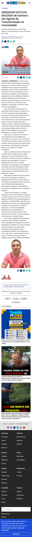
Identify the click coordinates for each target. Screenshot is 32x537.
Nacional (4, 479)
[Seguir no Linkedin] (18, 427)
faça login (9, 286)
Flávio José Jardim (8, 36)
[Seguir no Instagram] (8, 427)
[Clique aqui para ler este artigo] (16, 324)
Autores (3, 517)
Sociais (3, 463)
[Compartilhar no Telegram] (14, 41)
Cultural (19, 491)
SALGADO (16, 299)
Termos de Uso (12, 528)
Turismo (19, 488)
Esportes (20, 433)
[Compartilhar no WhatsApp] (11, 41)
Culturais (4, 456)
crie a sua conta (19, 286)
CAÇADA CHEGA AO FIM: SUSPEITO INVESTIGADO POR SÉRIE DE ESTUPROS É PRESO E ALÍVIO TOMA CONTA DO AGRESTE (15, 378)
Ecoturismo (20, 495)
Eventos (4, 452)
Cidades (4, 491)
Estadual (4, 472)
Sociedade (4, 8)
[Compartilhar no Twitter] (5, 41)
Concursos (4, 437)
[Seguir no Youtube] (24, 427)
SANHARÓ (24, 299)
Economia (4, 433)
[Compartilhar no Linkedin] (8, 41)
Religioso (20, 499)
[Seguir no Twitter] (15, 427)
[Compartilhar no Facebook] (2, 41)
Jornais (19, 472)
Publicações (21, 468)
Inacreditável (21, 460)
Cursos (3, 440)
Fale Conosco (5, 514)
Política (3, 468)
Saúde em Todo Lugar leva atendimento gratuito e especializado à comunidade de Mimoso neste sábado (15, 341)
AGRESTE (8, 299)
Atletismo (20, 440)
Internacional (5, 476)
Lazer (3, 499)
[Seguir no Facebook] (11, 427)
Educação (4, 495)
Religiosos (4, 460)
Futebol (19, 444)
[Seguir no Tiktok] (21, 427)
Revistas (19, 476)
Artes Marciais (21, 437)
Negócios (4, 447)
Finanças (4, 444)
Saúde (3, 502)
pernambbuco (16, 302)
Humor (19, 452)
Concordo (16, 534)
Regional (4, 483)
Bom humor (20, 456)
